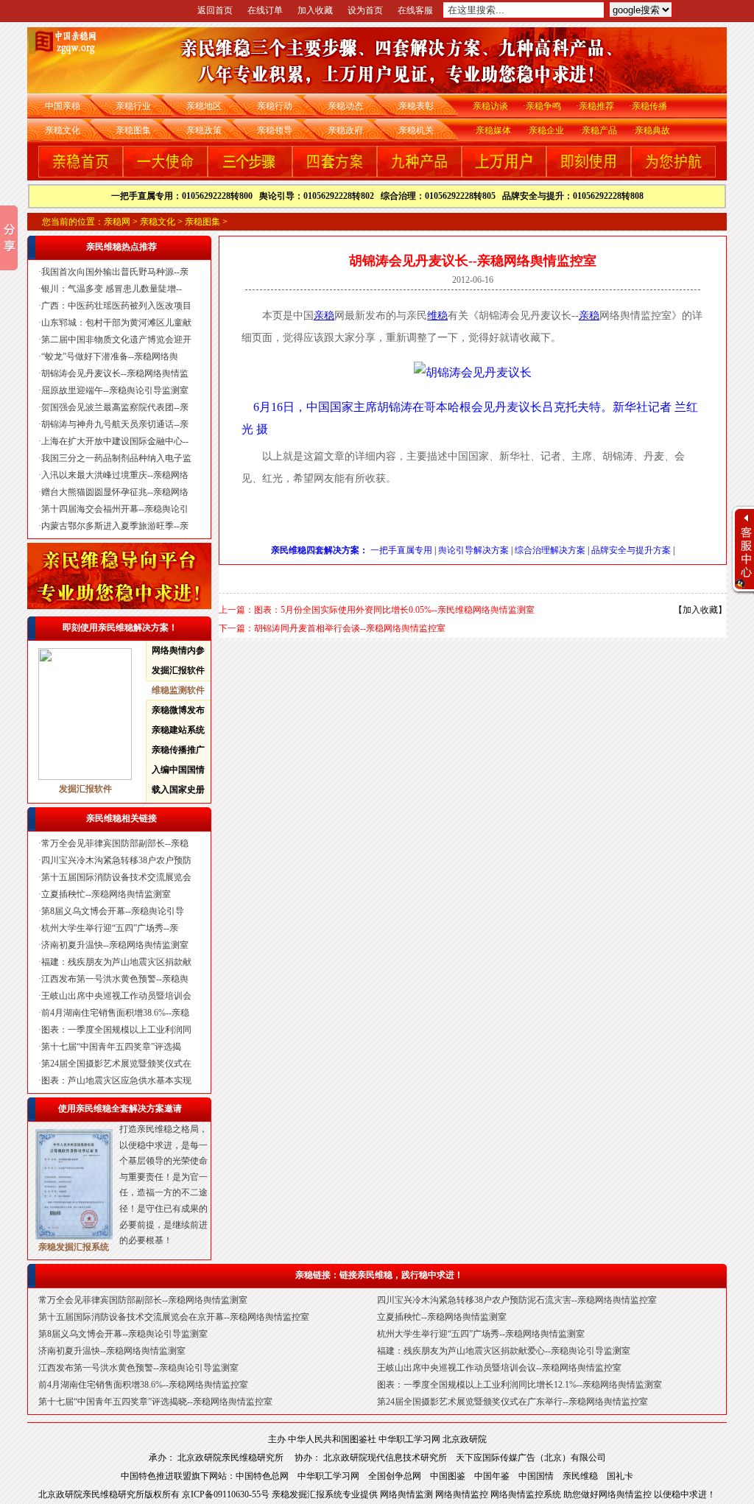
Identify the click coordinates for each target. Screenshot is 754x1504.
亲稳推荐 (596, 106)
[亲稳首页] (80, 174)
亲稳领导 (274, 130)
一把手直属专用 (401, 550)
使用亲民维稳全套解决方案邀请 (120, 1108)
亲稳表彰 (416, 106)
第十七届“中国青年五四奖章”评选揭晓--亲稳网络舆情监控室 (155, 1401)
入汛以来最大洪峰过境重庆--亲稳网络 (114, 475)
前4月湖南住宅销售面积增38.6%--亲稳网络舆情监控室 (143, 1385)
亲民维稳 (580, 1476)
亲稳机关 (416, 130)
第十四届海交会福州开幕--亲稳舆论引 (114, 509)
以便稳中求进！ (685, 1494)
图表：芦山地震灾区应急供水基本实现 (116, 1080)
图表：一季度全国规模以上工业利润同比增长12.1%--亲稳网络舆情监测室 (519, 1385)
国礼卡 (620, 1476)
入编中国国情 (178, 770)
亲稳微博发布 (178, 710)
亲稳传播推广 (178, 750)
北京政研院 (465, 1439)
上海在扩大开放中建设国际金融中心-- (114, 441)
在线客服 (415, 10)
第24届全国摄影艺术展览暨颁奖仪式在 (116, 1063)
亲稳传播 (649, 106)
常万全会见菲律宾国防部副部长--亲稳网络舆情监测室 (142, 1300)
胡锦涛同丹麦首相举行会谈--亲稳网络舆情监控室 (349, 628)
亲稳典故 (652, 130)
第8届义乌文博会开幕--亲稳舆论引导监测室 (123, 1334)
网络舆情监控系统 (526, 1494)
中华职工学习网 (409, 1439)
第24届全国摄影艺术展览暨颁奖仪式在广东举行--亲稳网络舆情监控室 (512, 1401)
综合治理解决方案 (550, 550)
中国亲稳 (62, 106)
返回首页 (215, 10)
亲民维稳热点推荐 (121, 247)
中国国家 (329, 407)
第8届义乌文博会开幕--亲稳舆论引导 (112, 911)
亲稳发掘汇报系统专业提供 (326, 1494)
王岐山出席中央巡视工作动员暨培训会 (116, 996)
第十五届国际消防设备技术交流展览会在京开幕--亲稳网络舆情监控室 (173, 1317)
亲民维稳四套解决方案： (319, 550)
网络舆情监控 (462, 1494)
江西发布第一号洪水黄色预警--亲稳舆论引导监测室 (138, 1368)
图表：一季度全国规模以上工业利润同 (116, 1030)
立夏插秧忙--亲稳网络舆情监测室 (106, 894)
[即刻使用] (588, 174)
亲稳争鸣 (543, 106)
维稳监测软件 (178, 690)
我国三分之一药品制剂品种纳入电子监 (116, 458)
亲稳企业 (546, 130)
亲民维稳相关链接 (121, 818)
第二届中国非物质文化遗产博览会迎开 (116, 339)
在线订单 (265, 10)
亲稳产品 (599, 130)
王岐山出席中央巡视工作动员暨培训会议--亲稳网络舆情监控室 (499, 1368)
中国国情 (536, 1476)
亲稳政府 (345, 130)
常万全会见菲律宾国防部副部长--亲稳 (114, 843)
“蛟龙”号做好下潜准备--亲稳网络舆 (109, 356)
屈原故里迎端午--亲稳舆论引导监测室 (114, 390)
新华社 (630, 407)
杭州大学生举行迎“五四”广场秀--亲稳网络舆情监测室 (481, 1334)
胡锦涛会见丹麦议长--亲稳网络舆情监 (114, 373)
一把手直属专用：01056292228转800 (185, 196)
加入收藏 (315, 10)
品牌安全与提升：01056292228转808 (573, 196)
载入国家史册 (178, 789)
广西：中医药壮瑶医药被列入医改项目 (116, 306)
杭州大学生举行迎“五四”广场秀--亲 (109, 928)
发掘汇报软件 (178, 670)
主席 (365, 407)
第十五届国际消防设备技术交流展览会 (116, 877)
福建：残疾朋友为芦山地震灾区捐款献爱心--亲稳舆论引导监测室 (503, 1351)
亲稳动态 (345, 106)
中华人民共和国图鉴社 (332, 1439)
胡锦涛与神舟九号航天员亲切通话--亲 (114, 424)
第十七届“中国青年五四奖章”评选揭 (111, 1046)
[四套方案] (334, 174)
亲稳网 (117, 222)
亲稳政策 (204, 130)
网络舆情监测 (407, 1494)
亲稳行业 (133, 106)
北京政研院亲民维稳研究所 (236, 1457)
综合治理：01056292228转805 (441, 196)
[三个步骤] (250, 174)
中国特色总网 (262, 1476)
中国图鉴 (447, 1476)
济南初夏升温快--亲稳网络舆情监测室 (114, 945)
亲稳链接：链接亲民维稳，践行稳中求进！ (379, 1275)
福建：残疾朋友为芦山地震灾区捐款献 (116, 962)
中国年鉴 (492, 1476)
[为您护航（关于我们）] (673, 174)
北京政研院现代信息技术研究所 (385, 1457)
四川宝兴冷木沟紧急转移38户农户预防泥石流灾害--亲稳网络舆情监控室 (517, 1300)
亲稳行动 (274, 106)
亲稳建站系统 (178, 730)
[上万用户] (504, 174)
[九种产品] (419, 174)
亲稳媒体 (493, 130)
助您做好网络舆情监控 (608, 1494)
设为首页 (365, 10)
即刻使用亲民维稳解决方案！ (120, 627)
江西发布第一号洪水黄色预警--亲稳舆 (114, 979)
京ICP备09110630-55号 (227, 1494)
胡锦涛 (394, 407)
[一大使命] (165, 174)
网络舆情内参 (178, 650)
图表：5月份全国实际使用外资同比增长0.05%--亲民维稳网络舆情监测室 (394, 610)
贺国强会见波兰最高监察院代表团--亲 (114, 407)
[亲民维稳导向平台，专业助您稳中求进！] (119, 606)
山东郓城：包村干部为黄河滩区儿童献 (116, 322)
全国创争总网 (394, 1476)
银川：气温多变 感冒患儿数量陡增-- (111, 289)
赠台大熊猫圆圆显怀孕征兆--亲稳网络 (114, 492)
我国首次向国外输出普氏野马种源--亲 (114, 272)
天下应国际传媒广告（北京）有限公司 (531, 1457)
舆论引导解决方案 (473, 550)
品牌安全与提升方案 (631, 550)
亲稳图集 (133, 130)
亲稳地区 (204, 106)
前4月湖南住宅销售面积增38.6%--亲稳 (115, 1013)
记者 (660, 407)
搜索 (702, 13)
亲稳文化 (62, 130)
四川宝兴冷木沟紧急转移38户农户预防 (116, 860)
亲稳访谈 (490, 106)
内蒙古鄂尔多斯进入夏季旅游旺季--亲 (114, 526)
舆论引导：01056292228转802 (320, 196)
